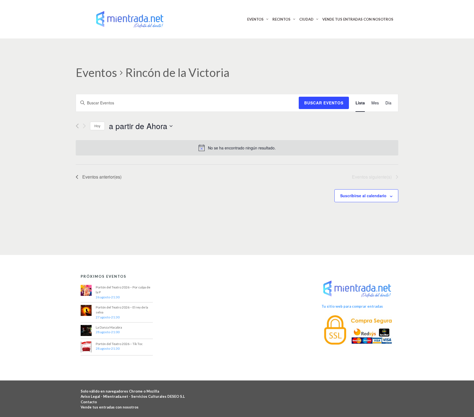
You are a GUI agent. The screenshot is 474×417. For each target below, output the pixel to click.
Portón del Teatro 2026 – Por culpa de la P (123, 289)
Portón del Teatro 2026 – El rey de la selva (122, 309)
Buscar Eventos (323, 102)
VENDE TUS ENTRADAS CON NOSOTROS (357, 19)
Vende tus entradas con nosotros (110, 407)
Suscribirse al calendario (363, 195)
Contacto (89, 402)
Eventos (96, 72)
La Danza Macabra (109, 327)
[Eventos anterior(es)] (77, 126)
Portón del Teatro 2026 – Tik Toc (119, 344)
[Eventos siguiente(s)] (84, 126)
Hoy (97, 125)
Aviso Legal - (92, 396)
